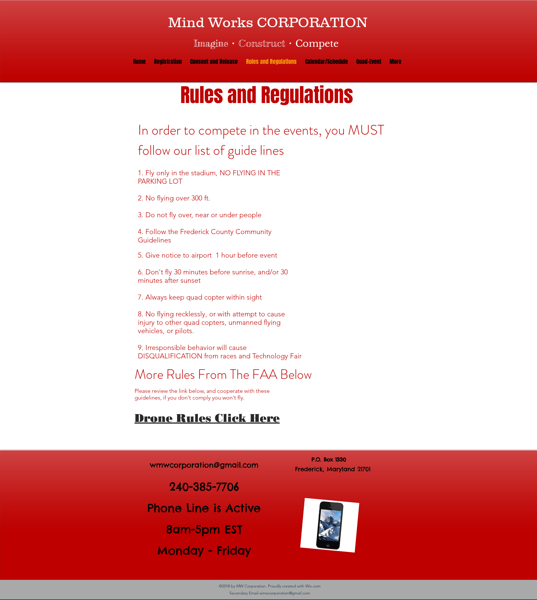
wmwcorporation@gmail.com (204, 465)
